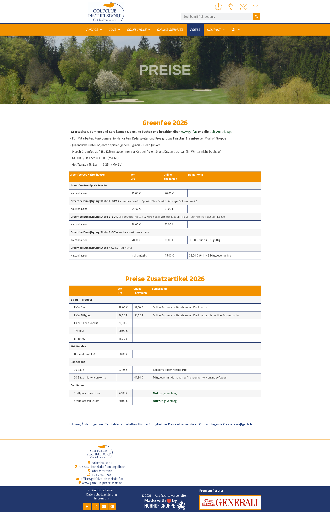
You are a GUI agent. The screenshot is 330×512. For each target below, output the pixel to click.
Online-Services (170, 29)
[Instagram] (95, 506)
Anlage (92, 29)
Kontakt (214, 29)
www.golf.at (188, 131)
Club (113, 29)
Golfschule (137, 29)
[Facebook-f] (87, 506)
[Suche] (256, 16)
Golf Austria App (221, 131)
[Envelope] (104, 506)
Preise (195, 29)
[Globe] (112, 506)
